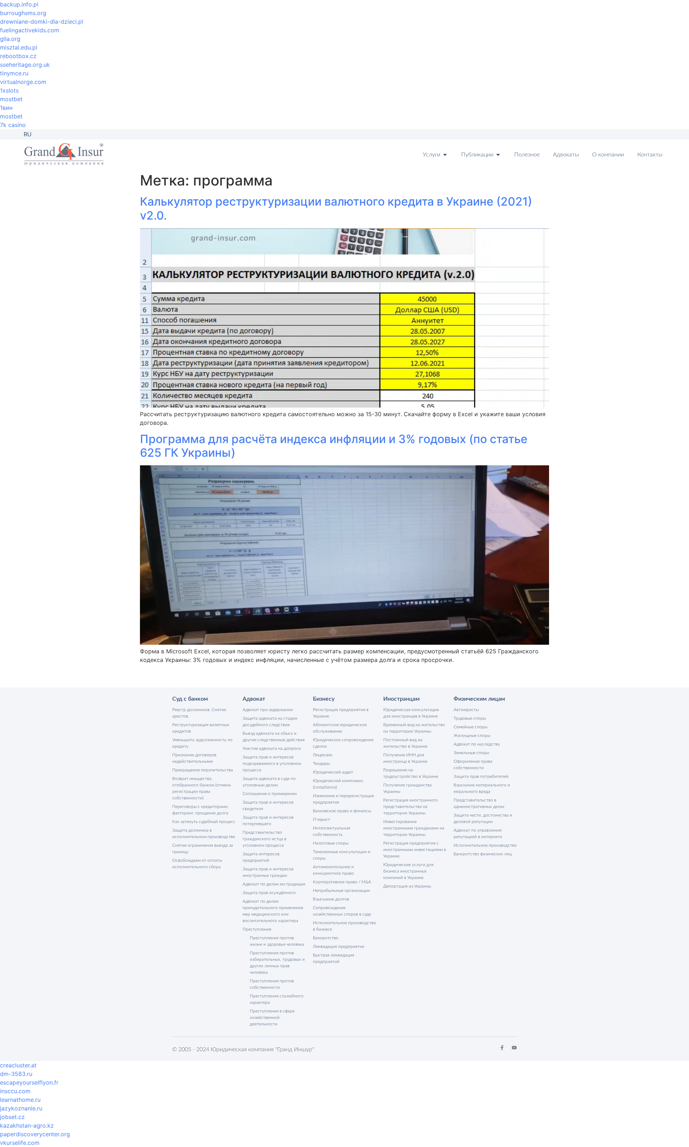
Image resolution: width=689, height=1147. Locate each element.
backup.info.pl (19, 4)
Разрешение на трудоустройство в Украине (410, 773)
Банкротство (325, 938)
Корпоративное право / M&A (342, 882)
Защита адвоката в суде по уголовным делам (269, 781)
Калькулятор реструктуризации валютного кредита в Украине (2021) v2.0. (336, 208)
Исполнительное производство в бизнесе (344, 926)
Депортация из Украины (407, 886)
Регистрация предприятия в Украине (341, 713)
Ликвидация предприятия (338, 946)
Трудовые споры (470, 718)
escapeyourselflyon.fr (29, 1082)
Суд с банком (190, 699)
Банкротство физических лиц (483, 854)
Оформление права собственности (473, 764)
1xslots (9, 90)
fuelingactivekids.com (29, 30)
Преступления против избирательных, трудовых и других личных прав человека (277, 962)
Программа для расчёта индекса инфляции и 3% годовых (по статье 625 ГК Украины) (334, 446)
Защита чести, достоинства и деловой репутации (483, 818)
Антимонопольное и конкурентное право (333, 870)
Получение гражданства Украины (407, 788)
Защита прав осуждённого (269, 892)
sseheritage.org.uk (25, 64)
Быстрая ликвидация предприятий (333, 958)
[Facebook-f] (502, 1047)
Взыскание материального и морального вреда (482, 788)
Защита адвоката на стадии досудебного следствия (270, 721)
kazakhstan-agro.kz (27, 1125)
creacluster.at (18, 1065)
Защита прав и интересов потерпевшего (268, 820)
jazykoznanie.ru (21, 1108)
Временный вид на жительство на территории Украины (414, 728)
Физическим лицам (479, 699)
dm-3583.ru (16, 1073)
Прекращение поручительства (202, 770)
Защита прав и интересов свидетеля (268, 805)
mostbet (11, 99)
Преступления (257, 929)
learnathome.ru (20, 1099)
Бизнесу (323, 699)
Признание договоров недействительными (194, 758)
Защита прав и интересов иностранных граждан (268, 872)
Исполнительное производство (485, 845)
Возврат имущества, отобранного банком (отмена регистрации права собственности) (201, 788)
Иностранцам (401, 699)
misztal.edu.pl (18, 47)
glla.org (10, 38)
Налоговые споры (330, 843)
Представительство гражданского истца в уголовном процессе (264, 838)
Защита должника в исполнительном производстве (203, 833)
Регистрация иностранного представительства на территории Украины (410, 806)
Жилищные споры (472, 735)
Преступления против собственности (272, 984)
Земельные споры (471, 753)
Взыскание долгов (331, 899)
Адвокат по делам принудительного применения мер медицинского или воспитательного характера (273, 911)
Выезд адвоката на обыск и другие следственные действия (274, 736)
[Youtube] (514, 1047)
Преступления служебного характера (277, 999)
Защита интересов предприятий (261, 857)
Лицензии (322, 755)
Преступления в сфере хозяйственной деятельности (272, 1017)
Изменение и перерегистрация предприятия (343, 799)
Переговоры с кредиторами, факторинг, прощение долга (200, 809)
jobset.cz (12, 1116)
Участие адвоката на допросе (272, 748)
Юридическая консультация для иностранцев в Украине (411, 713)
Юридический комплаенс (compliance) (338, 784)
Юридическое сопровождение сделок (343, 743)
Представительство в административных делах (479, 803)
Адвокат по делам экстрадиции (274, 884)
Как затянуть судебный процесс (203, 821)
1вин (6, 107)
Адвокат (254, 699)
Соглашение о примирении (270, 793)
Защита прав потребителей (481, 776)
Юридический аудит (333, 772)
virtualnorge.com (23, 81)
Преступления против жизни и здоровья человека (277, 941)
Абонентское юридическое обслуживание (340, 728)
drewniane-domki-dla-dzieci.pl (41, 21)
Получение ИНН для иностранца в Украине (405, 758)
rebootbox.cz (18, 56)
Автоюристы (466, 710)
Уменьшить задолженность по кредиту (202, 743)
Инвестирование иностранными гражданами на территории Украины (413, 828)
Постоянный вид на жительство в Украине (405, 743)
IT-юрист (321, 819)
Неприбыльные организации (341, 890)
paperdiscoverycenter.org (35, 1134)
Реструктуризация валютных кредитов (200, 728)
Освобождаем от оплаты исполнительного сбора (197, 863)
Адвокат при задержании (268, 710)
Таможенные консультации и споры (341, 855)
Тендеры (321, 763)
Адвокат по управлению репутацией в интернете (478, 833)
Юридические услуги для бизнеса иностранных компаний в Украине (408, 871)
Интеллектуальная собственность (331, 831)
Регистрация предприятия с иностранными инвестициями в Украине (414, 849)
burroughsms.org (23, 13)
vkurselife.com (19, 1142)
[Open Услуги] (445, 154)
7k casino (13, 124)
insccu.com (15, 1091)
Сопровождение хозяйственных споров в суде (342, 911)
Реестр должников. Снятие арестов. (199, 713)
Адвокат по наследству (477, 744)
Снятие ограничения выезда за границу (202, 848)
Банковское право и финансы (342, 811)
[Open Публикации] (498, 154)
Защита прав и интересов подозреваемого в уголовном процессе (272, 763)
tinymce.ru (14, 73)
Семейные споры (470, 727)
